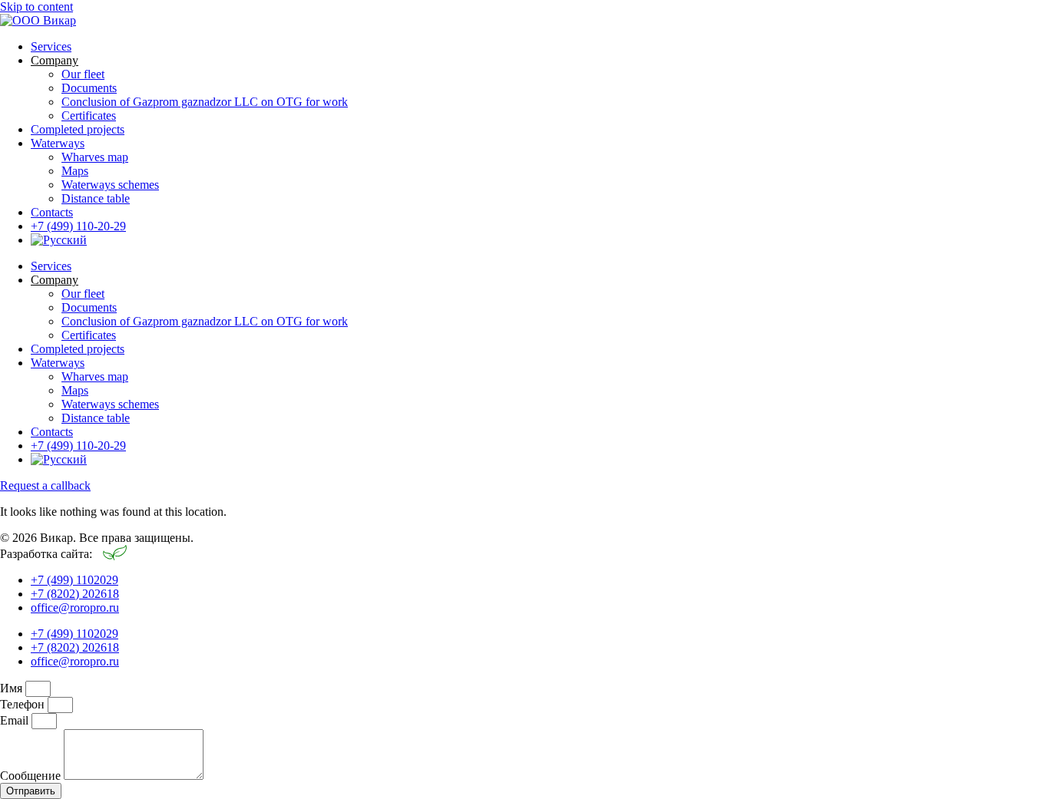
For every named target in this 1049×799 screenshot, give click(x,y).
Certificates (88, 115)
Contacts (52, 212)
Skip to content (36, 6)
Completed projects (77, 129)
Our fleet (82, 74)
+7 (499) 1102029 (74, 579)
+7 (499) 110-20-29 (78, 226)
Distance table (95, 198)
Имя (12, 688)
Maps (74, 170)
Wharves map (94, 156)
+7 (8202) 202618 (75, 593)
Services (51, 46)
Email (15, 720)
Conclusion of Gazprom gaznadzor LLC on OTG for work (204, 101)
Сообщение (32, 775)
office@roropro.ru (75, 607)
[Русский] (59, 239)
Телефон (24, 704)
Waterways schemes (110, 184)
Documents (89, 87)
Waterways (57, 143)
